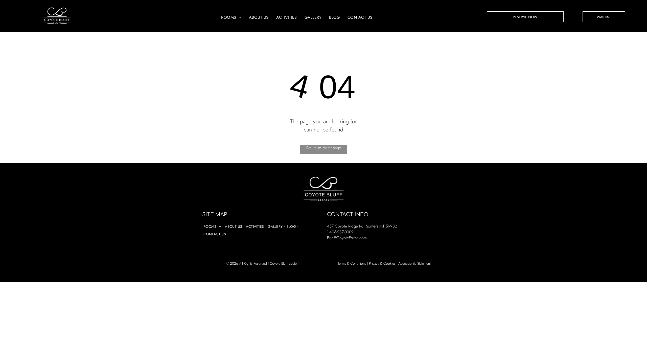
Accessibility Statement (414, 263)
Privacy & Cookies (382, 263)
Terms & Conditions (352, 263)
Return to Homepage (323, 148)
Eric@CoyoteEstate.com (347, 238)
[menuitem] (231, 17)
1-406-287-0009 (340, 232)
